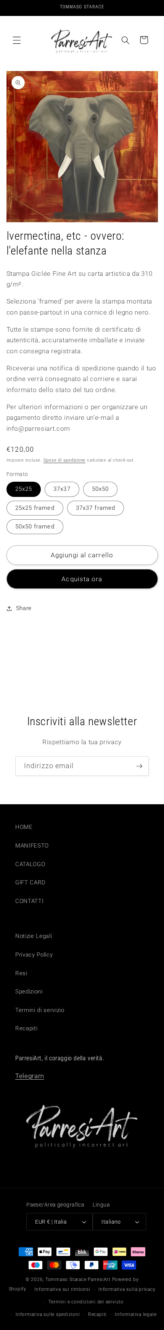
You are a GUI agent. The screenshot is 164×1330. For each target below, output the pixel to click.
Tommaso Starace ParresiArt (78, 1279)
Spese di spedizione (64, 460)
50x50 (100, 489)
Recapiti (26, 1028)
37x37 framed (95, 507)
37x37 (62, 489)
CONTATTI (29, 901)
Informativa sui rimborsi (62, 1289)
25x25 (23, 489)
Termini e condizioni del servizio (85, 1302)
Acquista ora (81, 579)
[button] (17, 40)
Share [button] (24, 608)
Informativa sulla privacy (126, 1289)
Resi (21, 973)
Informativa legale (135, 1314)
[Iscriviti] (139, 766)
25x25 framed (35, 507)
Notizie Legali (33, 936)
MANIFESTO (32, 845)
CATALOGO (30, 864)
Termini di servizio (39, 1010)
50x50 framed (35, 526)
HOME (24, 827)
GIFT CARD (30, 882)
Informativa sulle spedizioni (48, 1314)
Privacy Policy (34, 954)
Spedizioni (29, 991)
